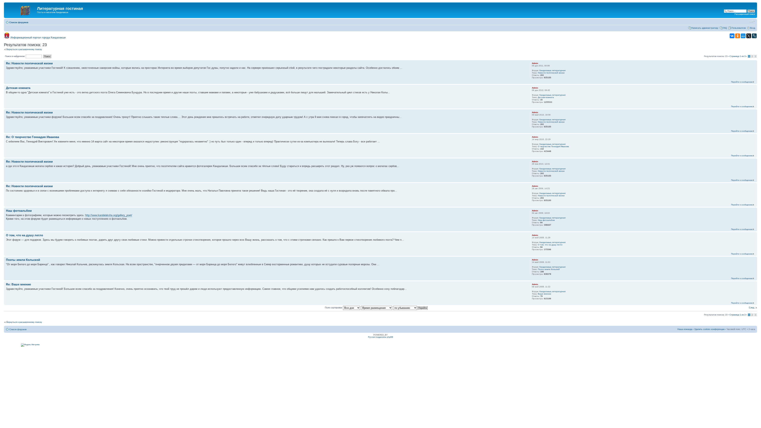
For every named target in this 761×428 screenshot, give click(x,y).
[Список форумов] (21, 9)
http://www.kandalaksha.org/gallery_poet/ (108, 215)
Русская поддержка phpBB (380, 337)
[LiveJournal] (754, 35)
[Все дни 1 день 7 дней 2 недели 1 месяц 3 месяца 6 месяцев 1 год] (351, 307)
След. (752, 307)
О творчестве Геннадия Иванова (553, 146)
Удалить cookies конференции (709, 329)
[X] (748, 35)
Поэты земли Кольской (23, 259)
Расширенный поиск (744, 14)
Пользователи (738, 28)
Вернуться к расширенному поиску (24, 49)
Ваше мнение (544, 294)
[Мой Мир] (743, 35)
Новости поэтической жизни (551, 73)
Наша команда (684, 329)
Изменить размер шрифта (752, 21)
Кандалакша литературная (552, 70)
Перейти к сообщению (742, 82)
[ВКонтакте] (732, 35)
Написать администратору (704, 28)
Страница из (737, 56)
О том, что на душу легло (24, 235)
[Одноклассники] (737, 35)
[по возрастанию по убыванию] (410, 307)
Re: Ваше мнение (18, 284)
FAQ (725, 28)
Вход (752, 28)
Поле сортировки (333, 307)
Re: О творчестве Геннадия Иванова (32, 137)
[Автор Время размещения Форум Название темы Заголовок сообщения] (377, 307)
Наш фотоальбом (19, 210)
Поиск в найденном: (15, 56)
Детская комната (18, 88)
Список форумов (18, 22)
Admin (535, 63)
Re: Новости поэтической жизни (29, 63)
